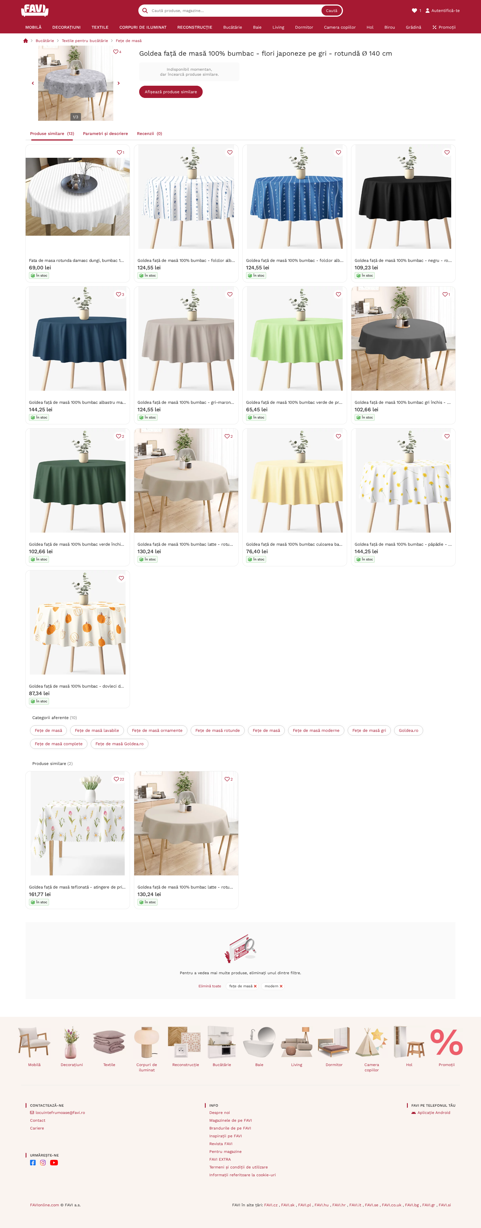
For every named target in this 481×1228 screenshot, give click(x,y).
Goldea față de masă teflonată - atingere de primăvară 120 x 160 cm (96, 887)
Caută (331, 10)
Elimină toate (209, 986)
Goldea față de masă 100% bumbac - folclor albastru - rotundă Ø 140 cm (317, 260)
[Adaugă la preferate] (230, 152)
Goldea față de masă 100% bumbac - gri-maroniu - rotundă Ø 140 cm (206, 402)
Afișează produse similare (171, 91)
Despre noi (219, 1112)
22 (122, 779)
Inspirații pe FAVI (225, 1136)
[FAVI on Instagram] (43, 1162)
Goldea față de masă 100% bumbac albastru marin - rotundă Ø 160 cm (98, 402)
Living (296, 1064)
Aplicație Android (434, 1112)
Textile (109, 1064)
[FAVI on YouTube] (54, 1162)
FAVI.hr (339, 1205)
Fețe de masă (129, 40)
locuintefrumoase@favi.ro (60, 1112)
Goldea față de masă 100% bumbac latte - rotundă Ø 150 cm (197, 544)
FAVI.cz (271, 1205)
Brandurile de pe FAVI (230, 1128)
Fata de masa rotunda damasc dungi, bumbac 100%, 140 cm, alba (92, 260)
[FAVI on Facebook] (33, 1162)
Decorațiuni (72, 1064)
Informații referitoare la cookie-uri (242, 1175)
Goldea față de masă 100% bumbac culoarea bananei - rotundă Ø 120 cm (317, 544)
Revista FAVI (220, 1143)
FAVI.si (445, 1205)
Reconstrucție (185, 1064)
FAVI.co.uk (392, 1205)
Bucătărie (45, 40)
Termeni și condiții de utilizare (238, 1167)
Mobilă (34, 1064)
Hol (409, 1064)
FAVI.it (356, 1205)
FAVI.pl (305, 1205)
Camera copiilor (371, 1067)
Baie (259, 1064)
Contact (37, 1120)
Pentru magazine (225, 1151)
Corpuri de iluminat (146, 1067)
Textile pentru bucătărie (85, 40)
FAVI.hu (322, 1205)
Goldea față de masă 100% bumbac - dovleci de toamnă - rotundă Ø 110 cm (103, 686)
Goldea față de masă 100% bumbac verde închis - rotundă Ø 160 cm (95, 544)
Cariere (37, 1128)
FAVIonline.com (44, 1205)
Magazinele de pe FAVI (230, 1120)
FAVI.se (372, 1205)
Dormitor (334, 1064)
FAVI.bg (412, 1205)
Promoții (447, 1064)
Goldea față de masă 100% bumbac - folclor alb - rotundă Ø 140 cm (204, 260)
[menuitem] (33, 27)
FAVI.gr (429, 1205)
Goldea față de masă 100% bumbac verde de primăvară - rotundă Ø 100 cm (319, 402)
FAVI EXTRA (220, 1159)
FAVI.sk (288, 1205)
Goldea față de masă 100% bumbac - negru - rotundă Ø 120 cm (417, 260)
